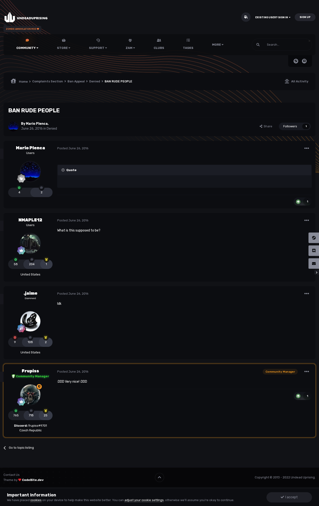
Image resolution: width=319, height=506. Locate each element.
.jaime (30, 293)
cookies (36, 500)
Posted (73, 148)
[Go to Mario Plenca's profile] (13, 126)
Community (26, 48)
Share (267, 126)
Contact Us (12, 475)
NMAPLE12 (30, 220)
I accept (291, 497)
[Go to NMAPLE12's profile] (30, 243)
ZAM (129, 48)
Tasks (188, 48)
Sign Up (305, 17)
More (216, 44)
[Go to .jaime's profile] (30, 321)
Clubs (159, 48)
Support (97, 48)
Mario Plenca (37, 124)
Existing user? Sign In (272, 17)
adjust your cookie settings (144, 500)
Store (62, 48)
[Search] (258, 45)
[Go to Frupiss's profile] (30, 394)
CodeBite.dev (33, 480)
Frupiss (30, 371)
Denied (52, 129)
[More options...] (306, 148)
